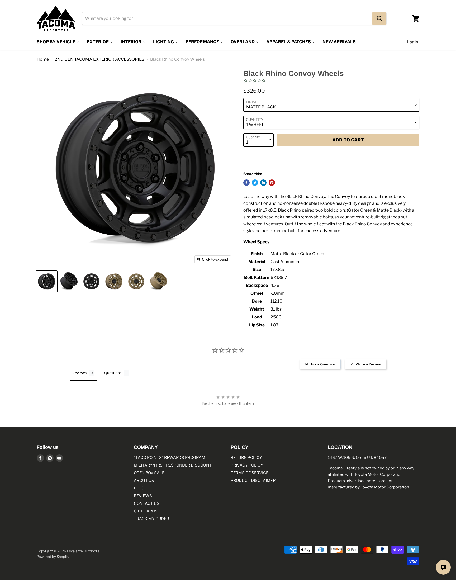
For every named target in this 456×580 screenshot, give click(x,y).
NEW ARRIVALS (339, 41)
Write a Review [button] (368, 364)
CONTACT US (146, 503)
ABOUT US (144, 480)
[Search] (379, 18)
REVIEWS (143, 495)
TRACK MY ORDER (151, 518)
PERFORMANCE (203, 41)
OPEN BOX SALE (149, 472)
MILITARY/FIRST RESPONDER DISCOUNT (173, 465)
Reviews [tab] (79, 372)
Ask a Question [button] (323, 364)
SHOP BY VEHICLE (56, 41)
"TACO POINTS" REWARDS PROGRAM (169, 457)
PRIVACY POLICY (247, 465)
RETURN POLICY (246, 457)
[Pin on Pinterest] (272, 182)
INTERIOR (131, 41)
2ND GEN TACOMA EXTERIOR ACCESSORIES (99, 59)
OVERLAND (243, 41)
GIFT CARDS (146, 511)
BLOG (139, 488)
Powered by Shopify (53, 556)
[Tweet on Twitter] (255, 182)
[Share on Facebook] (246, 182)
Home (43, 59)
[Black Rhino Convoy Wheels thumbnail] (46, 281)
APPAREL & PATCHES (289, 41)
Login (412, 42)
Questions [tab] (113, 372)
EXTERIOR (98, 41)
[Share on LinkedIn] (263, 182)
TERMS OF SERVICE (249, 472)
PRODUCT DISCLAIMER (253, 480)
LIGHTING (164, 41)
